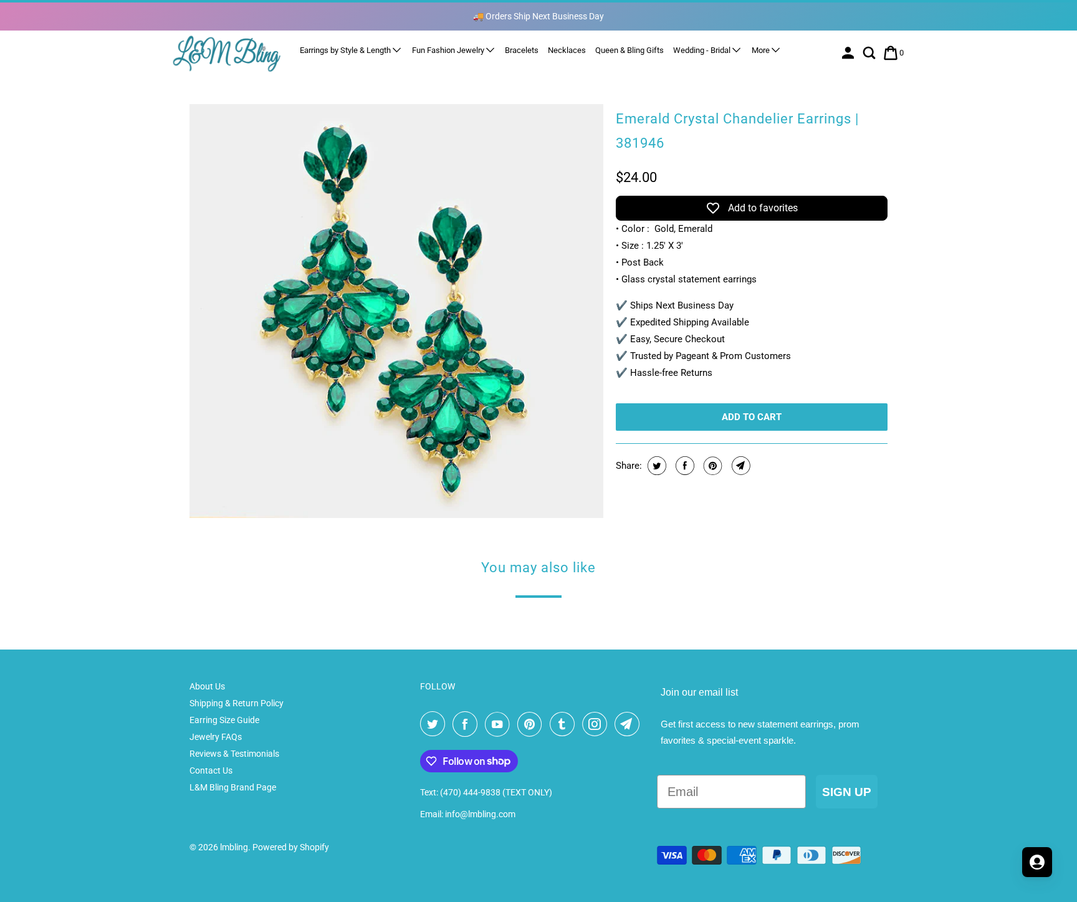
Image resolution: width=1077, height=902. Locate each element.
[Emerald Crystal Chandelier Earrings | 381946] (396, 311)
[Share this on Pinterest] (711, 465)
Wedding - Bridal (702, 50)
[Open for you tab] (1037, 862)
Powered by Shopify (290, 847)
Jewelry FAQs (215, 737)
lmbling (234, 847)
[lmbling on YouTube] (500, 724)
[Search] (870, 53)
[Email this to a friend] (739, 465)
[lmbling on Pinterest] (532, 724)
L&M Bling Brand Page (232, 787)
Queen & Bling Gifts (629, 50)
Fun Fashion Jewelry (449, 50)
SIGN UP (846, 792)
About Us (207, 686)
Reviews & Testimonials (234, 754)
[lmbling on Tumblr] (565, 724)
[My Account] (849, 53)
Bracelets (521, 50)
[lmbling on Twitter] (435, 724)
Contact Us (210, 770)
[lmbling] (227, 53)
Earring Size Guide (224, 720)
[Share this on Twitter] (655, 465)
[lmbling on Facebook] (467, 724)
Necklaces (567, 50)
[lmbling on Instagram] (597, 724)
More (762, 50)
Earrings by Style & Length (346, 50)
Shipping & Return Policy (236, 703)
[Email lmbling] (629, 724)
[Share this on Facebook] (683, 465)
